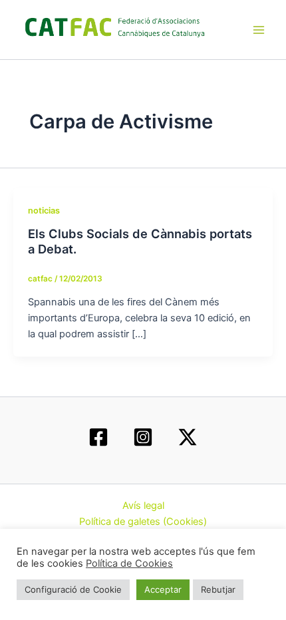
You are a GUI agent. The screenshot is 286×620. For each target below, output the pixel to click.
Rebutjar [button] (218, 589)
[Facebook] (98, 437)
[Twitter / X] (188, 437)
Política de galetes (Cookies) (143, 522)
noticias (44, 211)
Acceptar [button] (163, 589)
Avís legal (143, 506)
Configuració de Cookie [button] (73, 589)
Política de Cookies (129, 563)
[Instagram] (143, 437)
